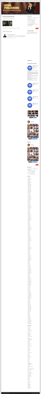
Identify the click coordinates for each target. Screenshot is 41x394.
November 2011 (29, 257)
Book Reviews (29, 340)
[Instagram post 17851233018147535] (34, 133)
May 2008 (29, 301)
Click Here (29, 60)
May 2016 (29, 211)
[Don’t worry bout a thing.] (34, 125)
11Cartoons (29, 327)
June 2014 (29, 232)
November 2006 (29, 321)
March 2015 (29, 225)
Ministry (29, 355)
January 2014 (29, 237)
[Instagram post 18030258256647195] (34, 136)
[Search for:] (32, 28)
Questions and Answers (30, 366)
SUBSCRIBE (16, 13)
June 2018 (29, 194)
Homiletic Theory (30, 352)
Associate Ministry (30, 330)
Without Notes (29, 387)
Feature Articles (29, 343)
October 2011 (29, 258)
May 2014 (29, 233)
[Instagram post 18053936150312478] (37, 128)
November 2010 (29, 270)
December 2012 (29, 247)
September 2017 (29, 199)
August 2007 (29, 311)
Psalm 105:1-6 (29, 71)
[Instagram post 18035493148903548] (34, 131)
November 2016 (29, 207)
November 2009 (29, 282)
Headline (29, 350)
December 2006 (29, 320)
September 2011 (29, 259)
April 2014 (29, 234)
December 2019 (29, 188)
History (28, 351)
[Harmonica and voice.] (31, 125)
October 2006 (29, 322)
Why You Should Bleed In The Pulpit (32, 19)
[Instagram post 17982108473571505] (31, 136)
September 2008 (29, 297)
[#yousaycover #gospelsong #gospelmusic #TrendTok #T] (37, 125)
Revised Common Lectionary (29, 13)
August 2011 (29, 260)
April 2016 (29, 212)
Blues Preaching (23, 13)
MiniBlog (29, 354)
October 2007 (29, 309)
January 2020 (29, 187)
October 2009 (29, 283)
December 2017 (29, 196)
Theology (29, 379)
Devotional (29, 341)
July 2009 (29, 286)
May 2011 (29, 263)
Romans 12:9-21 (29, 77)
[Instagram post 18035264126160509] (31, 128)
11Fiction (29, 328)
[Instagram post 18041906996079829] (28, 131)
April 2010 (29, 276)
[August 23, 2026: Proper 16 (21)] (29, 87)
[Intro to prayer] (28, 136)
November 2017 (29, 197)
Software (29, 378)
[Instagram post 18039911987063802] (34, 128)
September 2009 (29, 284)
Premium (29, 365)
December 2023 (29, 184)
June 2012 (29, 251)
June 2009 (29, 287)
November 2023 (29, 185)
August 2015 (29, 220)
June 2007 (29, 313)
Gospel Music (29, 349)
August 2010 (29, 273)
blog (19, 13)
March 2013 (29, 246)
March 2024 (29, 183)
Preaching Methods (30, 363)
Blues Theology (29, 338)
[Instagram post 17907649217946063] (37, 133)
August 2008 (29, 298)
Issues (28, 353)
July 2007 (29, 312)
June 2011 (29, 262)
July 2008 (29, 299)
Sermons (29, 377)
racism (28, 367)
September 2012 (29, 248)
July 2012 (29, 250)
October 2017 (29, 198)
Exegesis (29, 342)
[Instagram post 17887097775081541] (37, 131)
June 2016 (29, 210)
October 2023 (29, 186)
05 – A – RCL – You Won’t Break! (31, 20)
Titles (28, 380)
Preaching (29, 362)
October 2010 (29, 271)
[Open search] (38, 13)
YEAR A (28, 388)
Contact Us (7, 13)
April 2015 (29, 224)
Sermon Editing (29, 375)
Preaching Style (29, 364)
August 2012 (29, 249)
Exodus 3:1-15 (34, 68)
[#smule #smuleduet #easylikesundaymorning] (28, 133)
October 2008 (29, 296)
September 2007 (29, 310)
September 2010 (29, 272)
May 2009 (29, 288)
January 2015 (29, 226)
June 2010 (29, 275)
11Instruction (29, 329)
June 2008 (29, 300)
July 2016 (29, 209)
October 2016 (29, 208)
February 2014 (29, 236)
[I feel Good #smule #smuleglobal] (31, 133)
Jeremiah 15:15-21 (29, 74)
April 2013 (29, 245)
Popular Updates (11, 13)
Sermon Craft (29, 374)
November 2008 (29, 295)
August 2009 (29, 285)
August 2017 (29, 200)
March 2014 (29, 235)
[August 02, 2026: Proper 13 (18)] (29, 107)
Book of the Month (30, 339)
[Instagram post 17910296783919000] (31, 131)
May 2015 (29, 223)
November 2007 (29, 308)
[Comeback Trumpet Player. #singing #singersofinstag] (28, 128)
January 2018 (29, 195)
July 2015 (29, 221)
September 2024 (29, 182)
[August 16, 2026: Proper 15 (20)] (29, 94)
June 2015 (29, 222)
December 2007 (29, 307)
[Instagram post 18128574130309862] (37, 136)
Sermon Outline (29, 376)
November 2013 (29, 238)
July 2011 (29, 261)
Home (3, 13)
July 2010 (29, 274)
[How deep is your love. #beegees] (28, 125)
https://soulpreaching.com (15, 36)
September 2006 (29, 323)
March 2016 (29, 213)
